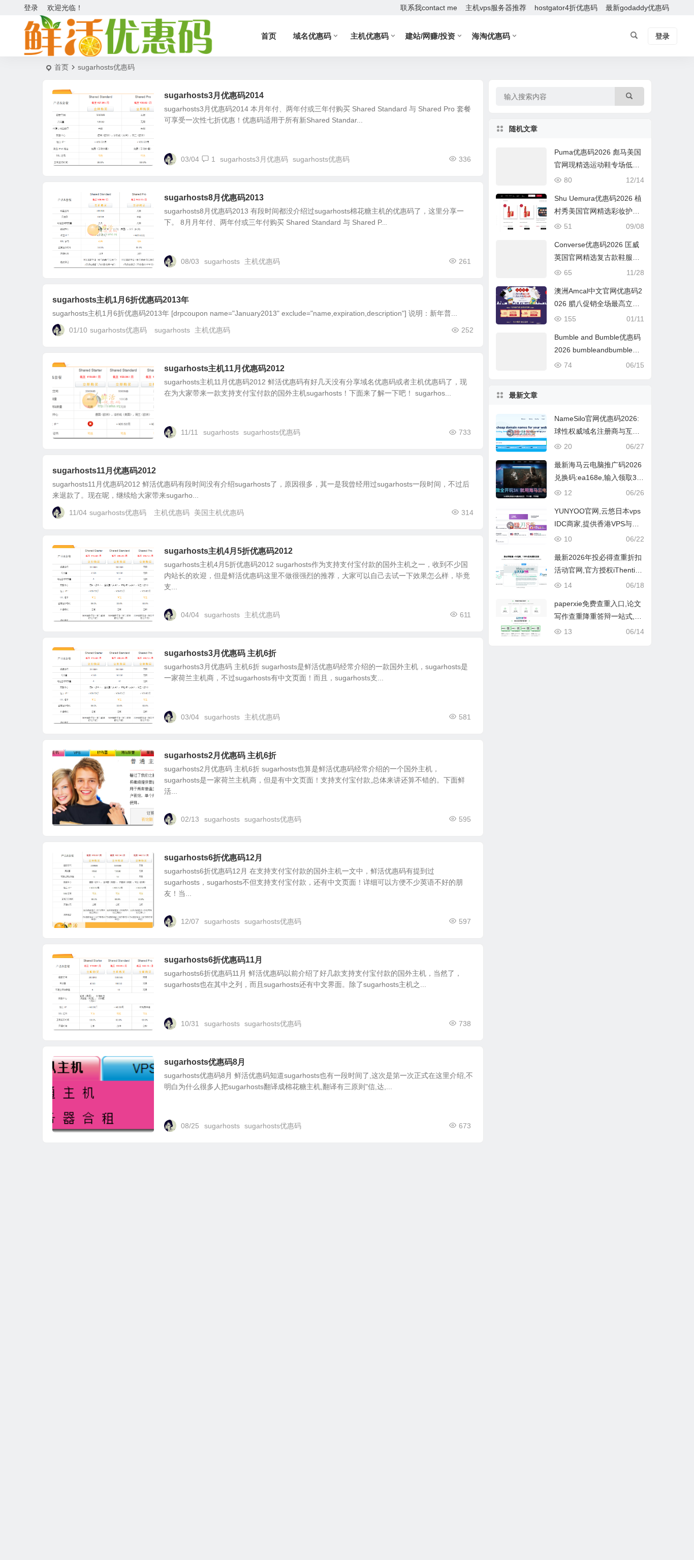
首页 (61, 67)
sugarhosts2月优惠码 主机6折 (220, 755)
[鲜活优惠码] (117, 36)
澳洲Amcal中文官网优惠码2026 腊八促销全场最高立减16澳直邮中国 (599, 303)
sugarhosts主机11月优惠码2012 (224, 368)
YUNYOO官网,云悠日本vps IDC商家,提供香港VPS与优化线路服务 (597, 524)
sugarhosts (222, 261)
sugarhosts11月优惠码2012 (104, 470)
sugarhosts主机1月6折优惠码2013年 (120, 299)
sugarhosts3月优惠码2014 (214, 95)
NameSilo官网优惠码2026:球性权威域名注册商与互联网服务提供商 (597, 431)
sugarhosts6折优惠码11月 (213, 959)
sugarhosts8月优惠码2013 (214, 197)
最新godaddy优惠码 (637, 8)
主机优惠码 (262, 261)
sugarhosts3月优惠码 (254, 159)
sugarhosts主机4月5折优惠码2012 (228, 551)
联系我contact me (428, 8)
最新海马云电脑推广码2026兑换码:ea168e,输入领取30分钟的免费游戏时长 (598, 477)
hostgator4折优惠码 (565, 8)
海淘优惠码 (491, 36)
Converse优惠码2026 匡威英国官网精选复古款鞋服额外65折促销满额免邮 (597, 257)
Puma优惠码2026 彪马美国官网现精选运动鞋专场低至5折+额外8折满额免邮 (599, 165)
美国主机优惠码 (219, 512)
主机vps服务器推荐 (495, 8)
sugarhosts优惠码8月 (204, 1062)
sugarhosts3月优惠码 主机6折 (220, 653)
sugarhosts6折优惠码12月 (213, 857)
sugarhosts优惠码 (321, 159)
